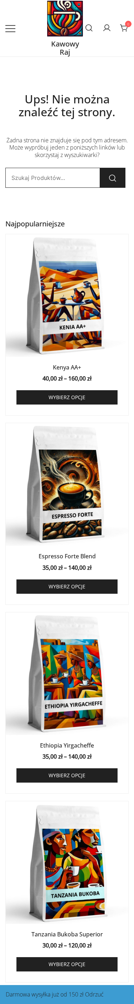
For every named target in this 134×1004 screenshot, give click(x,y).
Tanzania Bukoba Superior (67, 934)
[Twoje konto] (107, 28)
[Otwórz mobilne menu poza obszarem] (10, 28)
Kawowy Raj (65, 48)
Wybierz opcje (67, 397)
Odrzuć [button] (94, 994)
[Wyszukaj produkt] (112, 178)
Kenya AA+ (67, 367)
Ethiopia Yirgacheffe (67, 745)
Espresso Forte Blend (67, 556)
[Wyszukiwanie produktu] (89, 28)
